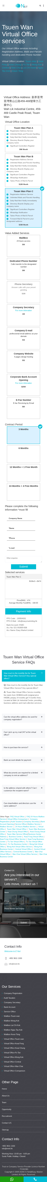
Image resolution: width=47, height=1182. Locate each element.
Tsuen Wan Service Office (17, 834)
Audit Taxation (17, 822)
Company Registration (13, 993)
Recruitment (7, 1116)
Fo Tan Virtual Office (16, 842)
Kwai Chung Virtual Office (18, 832)
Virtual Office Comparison (17, 819)
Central (5, 67)
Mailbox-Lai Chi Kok (12, 1025)
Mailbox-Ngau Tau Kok (13, 1030)
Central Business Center (23, 852)
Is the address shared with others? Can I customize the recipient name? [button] (20, 789)
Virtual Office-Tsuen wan (14, 1039)
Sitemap (5, 1130)
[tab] (23, 676)
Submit (23, 566)
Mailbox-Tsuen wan (12, 1016)
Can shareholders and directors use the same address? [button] (20, 804)
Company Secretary (31, 822)
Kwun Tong (17, 71)
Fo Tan (26, 64)
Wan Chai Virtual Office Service (24, 854)
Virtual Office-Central (12, 1062)
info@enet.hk (14, 964)
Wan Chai (16, 67)
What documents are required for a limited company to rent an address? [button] (21, 774)
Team (4, 1102)
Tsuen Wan (30, 61)
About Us (6, 1096)
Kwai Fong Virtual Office (33, 837)
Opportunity (6, 1109)
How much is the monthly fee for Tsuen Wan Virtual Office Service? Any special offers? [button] (20, 675)
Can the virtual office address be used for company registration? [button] (20, 718)
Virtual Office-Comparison (14, 1071)
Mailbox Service (34, 824)
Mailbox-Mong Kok (11, 1021)
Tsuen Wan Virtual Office (16, 829)
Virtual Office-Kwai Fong (14, 1043)
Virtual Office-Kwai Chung (14, 1048)
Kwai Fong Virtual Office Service (12, 839)
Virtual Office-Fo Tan (12, 1053)
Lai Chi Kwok (29, 67)
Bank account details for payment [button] (17, 760)
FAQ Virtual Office (17, 817)
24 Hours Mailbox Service (25, 827)
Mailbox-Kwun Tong (12, 1034)
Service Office (20, 824)
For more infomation (23, 310)
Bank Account (9, 1007)
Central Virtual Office (23, 849)
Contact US (6, 1123)
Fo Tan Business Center (17, 844)
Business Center (15, 837)
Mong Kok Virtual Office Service (19, 847)
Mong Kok (37, 64)
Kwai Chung (15, 64)
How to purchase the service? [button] (16, 747)
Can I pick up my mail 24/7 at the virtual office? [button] (20, 733)
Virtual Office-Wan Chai (13, 1066)
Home (4, 1089)
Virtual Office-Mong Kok (13, 1057)
